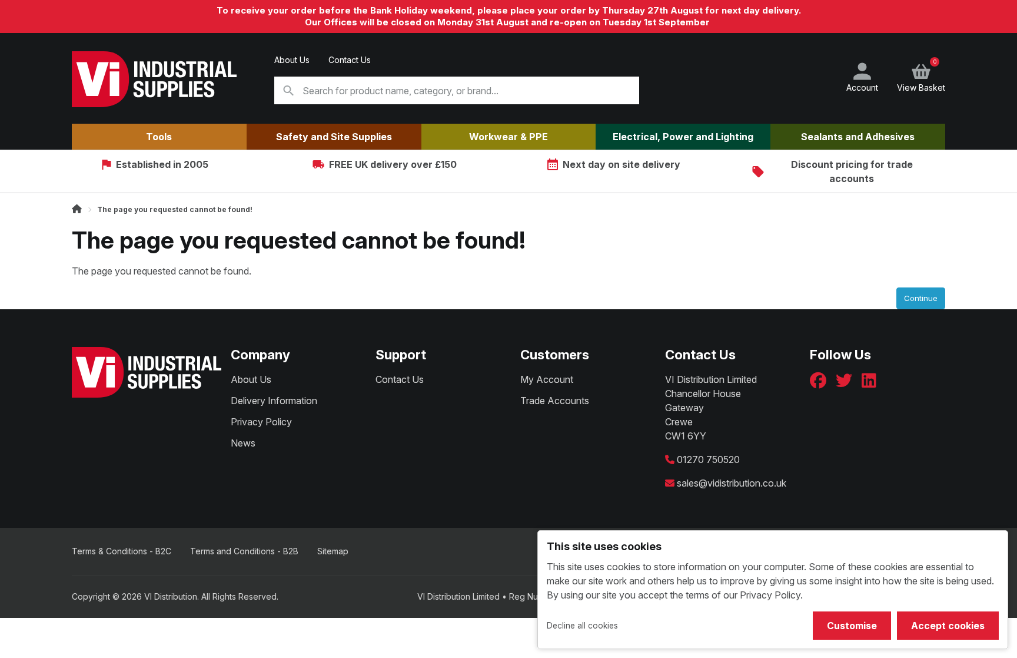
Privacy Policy (261, 422)
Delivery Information (274, 400)
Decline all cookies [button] (582, 625)
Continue (921, 298)
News (243, 443)
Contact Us (349, 60)
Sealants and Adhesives (858, 137)
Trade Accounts (554, 400)
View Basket (921, 77)
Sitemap (332, 551)
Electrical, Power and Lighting (683, 137)
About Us (292, 60)
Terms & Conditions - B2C (121, 551)
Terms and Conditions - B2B (244, 551)
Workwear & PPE (508, 137)
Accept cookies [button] (948, 625)
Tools (159, 137)
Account (862, 87)
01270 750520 (708, 459)
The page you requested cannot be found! (174, 209)
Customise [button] (852, 625)
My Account (546, 379)
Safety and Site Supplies (334, 137)
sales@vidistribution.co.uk (731, 483)
